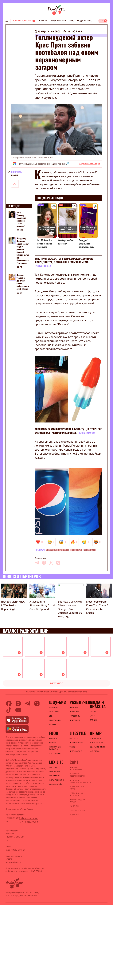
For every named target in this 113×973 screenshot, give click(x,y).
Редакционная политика (76, 794)
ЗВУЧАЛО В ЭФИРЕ (97, 747)
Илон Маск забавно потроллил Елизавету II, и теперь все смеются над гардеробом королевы (68, 431)
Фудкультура (55, 753)
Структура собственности (76, 775)
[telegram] (37, 562)
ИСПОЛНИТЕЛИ (96, 743)
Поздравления (76, 743)
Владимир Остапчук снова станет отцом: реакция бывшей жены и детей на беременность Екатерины (23, 251)
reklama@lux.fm (14, 862)
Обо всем (73, 738)
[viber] (58, 562)
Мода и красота (86, 20)
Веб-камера (54, 776)
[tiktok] (9, 710)
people (14, 175)
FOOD (53, 733)
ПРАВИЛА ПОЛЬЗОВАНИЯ (75, 768)
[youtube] (18, 710)
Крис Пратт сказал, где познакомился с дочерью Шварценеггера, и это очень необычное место (64, 260)
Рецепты (53, 738)
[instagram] (18, 703)
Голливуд (76, 550)
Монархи (53, 707)
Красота (94, 711)
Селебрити (90, 550)
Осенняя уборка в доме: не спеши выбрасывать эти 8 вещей (23, 281)
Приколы (73, 707)
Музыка (52, 724)
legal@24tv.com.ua (15, 849)
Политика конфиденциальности (78, 781)
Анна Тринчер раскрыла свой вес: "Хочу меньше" (21, 219)
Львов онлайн (55, 784)
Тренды (93, 720)
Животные (74, 712)
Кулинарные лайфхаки (55, 748)
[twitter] (51, 562)
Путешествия (75, 751)
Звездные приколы (57, 550)
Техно (72, 747)
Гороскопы (74, 716)
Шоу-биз (44, 20)
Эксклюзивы (55, 720)
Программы (54, 771)
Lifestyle (77, 733)
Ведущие (53, 767)
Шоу (51, 716)
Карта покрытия (56, 780)
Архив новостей (77, 810)
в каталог (56, 683)
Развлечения (58, 20)
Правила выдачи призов (77, 801)
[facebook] (44, 562)
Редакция (74, 815)
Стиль (93, 716)
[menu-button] (7, 20)
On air (96, 733)
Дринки (52, 743)
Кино (71, 20)
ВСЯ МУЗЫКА (95, 738)
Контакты (74, 806)
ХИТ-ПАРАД (94, 751)
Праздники (74, 720)
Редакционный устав (76, 788)
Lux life (56, 762)
